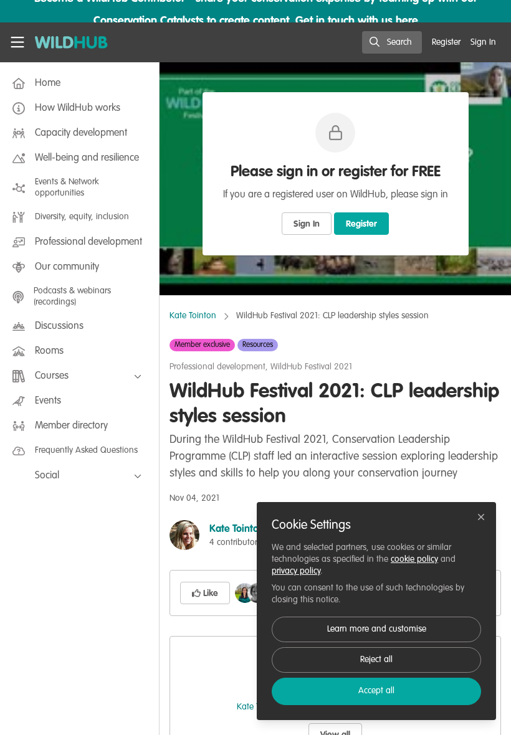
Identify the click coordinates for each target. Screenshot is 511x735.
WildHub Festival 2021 (311, 367)
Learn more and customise (376, 629)
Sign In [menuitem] (483, 42)
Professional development (217, 367)
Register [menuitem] (446, 42)
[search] (392, 42)
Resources (257, 345)
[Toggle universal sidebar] (17, 42)
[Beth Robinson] (245, 593)
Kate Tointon (193, 315)
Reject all (376, 659)
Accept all (376, 690)
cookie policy (414, 559)
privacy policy (296, 571)
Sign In (307, 224)
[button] (205, 593)
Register (361, 224)
